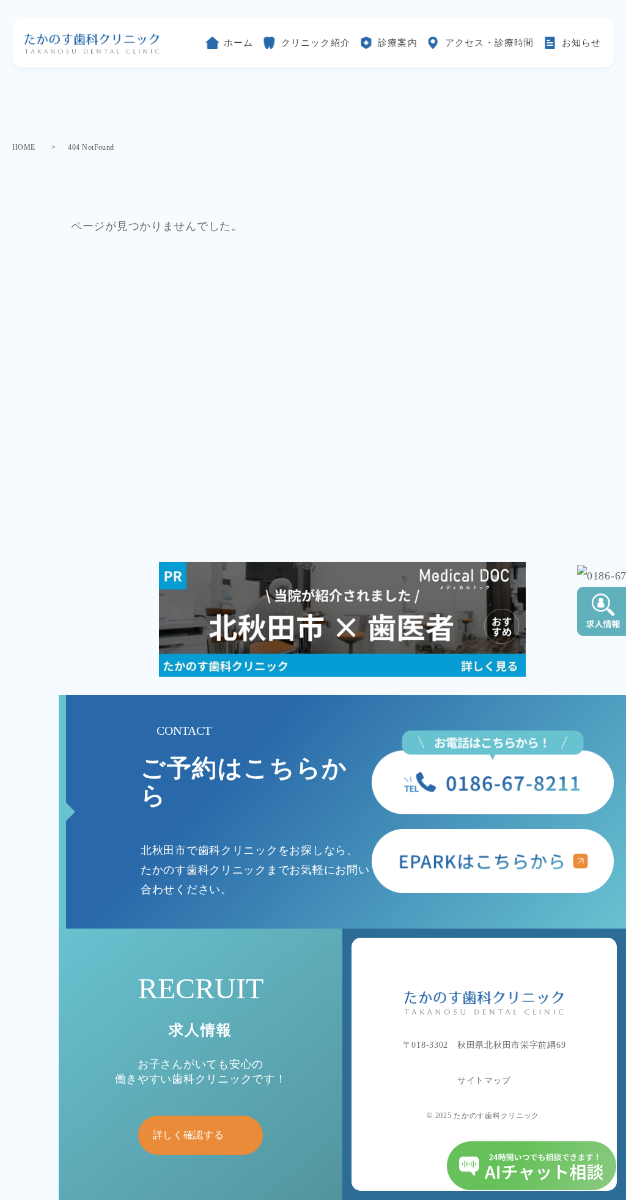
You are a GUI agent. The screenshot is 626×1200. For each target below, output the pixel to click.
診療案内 (398, 43)
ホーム (239, 43)
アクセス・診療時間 (489, 43)
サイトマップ (484, 1080)
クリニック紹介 (315, 43)
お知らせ (582, 43)
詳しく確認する (188, 1135)
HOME (23, 147)
